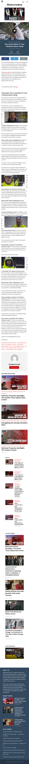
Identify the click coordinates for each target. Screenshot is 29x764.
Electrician (20, 344)
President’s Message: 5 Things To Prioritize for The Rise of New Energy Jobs (14, 633)
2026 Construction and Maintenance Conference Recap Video (18, 507)
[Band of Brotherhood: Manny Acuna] (14, 605)
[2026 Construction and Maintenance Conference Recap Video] (9, 502)
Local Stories (23, 420)
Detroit (14, 344)
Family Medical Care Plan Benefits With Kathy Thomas (14, 593)
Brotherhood (18, 459)
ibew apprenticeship (19, 346)
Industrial (8, 420)
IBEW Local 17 (20, 347)
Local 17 (3, 349)
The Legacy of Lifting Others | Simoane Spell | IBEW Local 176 (19, 465)
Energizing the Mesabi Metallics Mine (14, 424)
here (16, 86)
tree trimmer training (11, 347)
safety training (18, 349)
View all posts (14, 367)
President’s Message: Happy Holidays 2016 (13, 756)
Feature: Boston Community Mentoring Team (14, 750)
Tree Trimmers (10, 349)
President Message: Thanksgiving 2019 (12, 731)
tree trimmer (8, 344)
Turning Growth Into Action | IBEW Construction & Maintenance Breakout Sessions (19, 491)
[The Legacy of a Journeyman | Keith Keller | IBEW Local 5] (9, 473)
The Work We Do (17, 42)
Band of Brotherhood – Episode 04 (11, 738)
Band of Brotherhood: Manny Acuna (13, 613)
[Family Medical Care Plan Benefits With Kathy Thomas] (14, 585)
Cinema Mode (17, 53)
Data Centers (4, 391)
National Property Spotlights (15, 391)
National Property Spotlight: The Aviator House (13, 449)
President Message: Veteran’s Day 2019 (12, 741)
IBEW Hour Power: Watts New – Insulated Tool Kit (14, 744)
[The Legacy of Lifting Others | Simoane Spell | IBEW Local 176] (9, 461)
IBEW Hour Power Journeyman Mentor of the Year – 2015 (14, 753)
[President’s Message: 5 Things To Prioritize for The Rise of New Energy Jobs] (14, 624)
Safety (11, 346)
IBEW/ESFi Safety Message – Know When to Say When (14, 734)
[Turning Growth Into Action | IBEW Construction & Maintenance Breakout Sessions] (9, 485)
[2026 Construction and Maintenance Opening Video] (9, 517)
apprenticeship (5, 346)
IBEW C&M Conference (18, 484)
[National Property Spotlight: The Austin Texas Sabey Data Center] (14, 540)
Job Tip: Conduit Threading (9, 747)
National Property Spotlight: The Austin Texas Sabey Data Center (13, 398)
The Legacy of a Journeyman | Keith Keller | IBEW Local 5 (19, 477)
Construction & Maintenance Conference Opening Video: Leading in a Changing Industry (13, 571)
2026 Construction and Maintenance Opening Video (19, 521)
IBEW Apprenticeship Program (8, 342)
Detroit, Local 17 (7, 72)
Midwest (10, 42)
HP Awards (17, 461)
